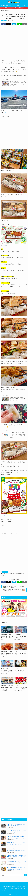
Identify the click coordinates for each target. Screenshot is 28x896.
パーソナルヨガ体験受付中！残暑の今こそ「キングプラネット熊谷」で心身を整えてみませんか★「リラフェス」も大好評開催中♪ (17, 837)
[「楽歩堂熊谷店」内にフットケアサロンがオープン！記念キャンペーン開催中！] (3, 863)
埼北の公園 (4, 890)
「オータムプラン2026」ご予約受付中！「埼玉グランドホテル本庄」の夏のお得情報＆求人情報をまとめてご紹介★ (17, 825)
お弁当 (4, 573)
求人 (12, 888)
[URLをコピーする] (24, 24)
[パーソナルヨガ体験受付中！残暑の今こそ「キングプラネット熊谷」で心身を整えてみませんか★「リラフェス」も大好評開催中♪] (3, 838)
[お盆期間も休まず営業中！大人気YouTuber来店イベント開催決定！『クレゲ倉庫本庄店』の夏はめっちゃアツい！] (3, 856)
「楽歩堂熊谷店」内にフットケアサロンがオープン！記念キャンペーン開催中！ (17, 862)
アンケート (12, 890)
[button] (3, 24)
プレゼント (24, 890)
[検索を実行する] (25, 875)
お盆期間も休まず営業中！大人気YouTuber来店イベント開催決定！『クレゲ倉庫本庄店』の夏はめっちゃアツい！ (16, 856)
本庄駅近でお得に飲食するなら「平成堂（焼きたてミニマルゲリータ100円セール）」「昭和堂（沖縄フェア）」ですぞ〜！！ (17, 843)
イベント (19, 886)
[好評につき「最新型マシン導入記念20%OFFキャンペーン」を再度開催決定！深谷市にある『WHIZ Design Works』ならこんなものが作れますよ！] (3, 832)
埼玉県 (3, 575)
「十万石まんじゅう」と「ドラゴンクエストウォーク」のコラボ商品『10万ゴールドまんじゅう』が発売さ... (17, 435)
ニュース (17, 890)
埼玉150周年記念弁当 (20, 573)
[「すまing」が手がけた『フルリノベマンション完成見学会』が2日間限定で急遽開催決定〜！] (3, 850)
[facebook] (11, 884)
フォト (8, 890)
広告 (9, 888)
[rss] (16, 884)
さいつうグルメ (9, 573)
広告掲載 (15, 888)
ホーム (4, 886)
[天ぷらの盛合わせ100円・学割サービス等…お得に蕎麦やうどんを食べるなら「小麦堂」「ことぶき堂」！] (3, 869)
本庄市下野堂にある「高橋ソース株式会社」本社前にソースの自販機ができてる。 (17, 398)
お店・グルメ (5, 20)
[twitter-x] (13, 884)
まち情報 (23, 886)
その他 (14, 891)
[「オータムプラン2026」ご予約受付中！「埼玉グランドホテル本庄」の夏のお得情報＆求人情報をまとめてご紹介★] (3, 825)
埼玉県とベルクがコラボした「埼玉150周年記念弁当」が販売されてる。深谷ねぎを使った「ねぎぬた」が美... (18, 83)
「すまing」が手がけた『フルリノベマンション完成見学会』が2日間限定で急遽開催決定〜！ (16, 849)
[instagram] (14, 884)
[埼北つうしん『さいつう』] (14, 2)
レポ (20, 890)
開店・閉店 (8, 886)
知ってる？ (23, 888)
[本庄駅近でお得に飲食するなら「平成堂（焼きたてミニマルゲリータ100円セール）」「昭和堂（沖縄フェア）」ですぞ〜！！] (3, 844)
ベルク (5, 245)
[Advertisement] (14, 41)
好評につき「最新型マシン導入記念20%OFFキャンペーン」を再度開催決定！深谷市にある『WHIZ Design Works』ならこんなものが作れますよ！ (17, 831)
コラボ (19, 888)
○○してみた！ (5, 888)
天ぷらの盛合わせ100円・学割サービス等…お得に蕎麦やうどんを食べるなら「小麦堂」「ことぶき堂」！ (17, 868)
